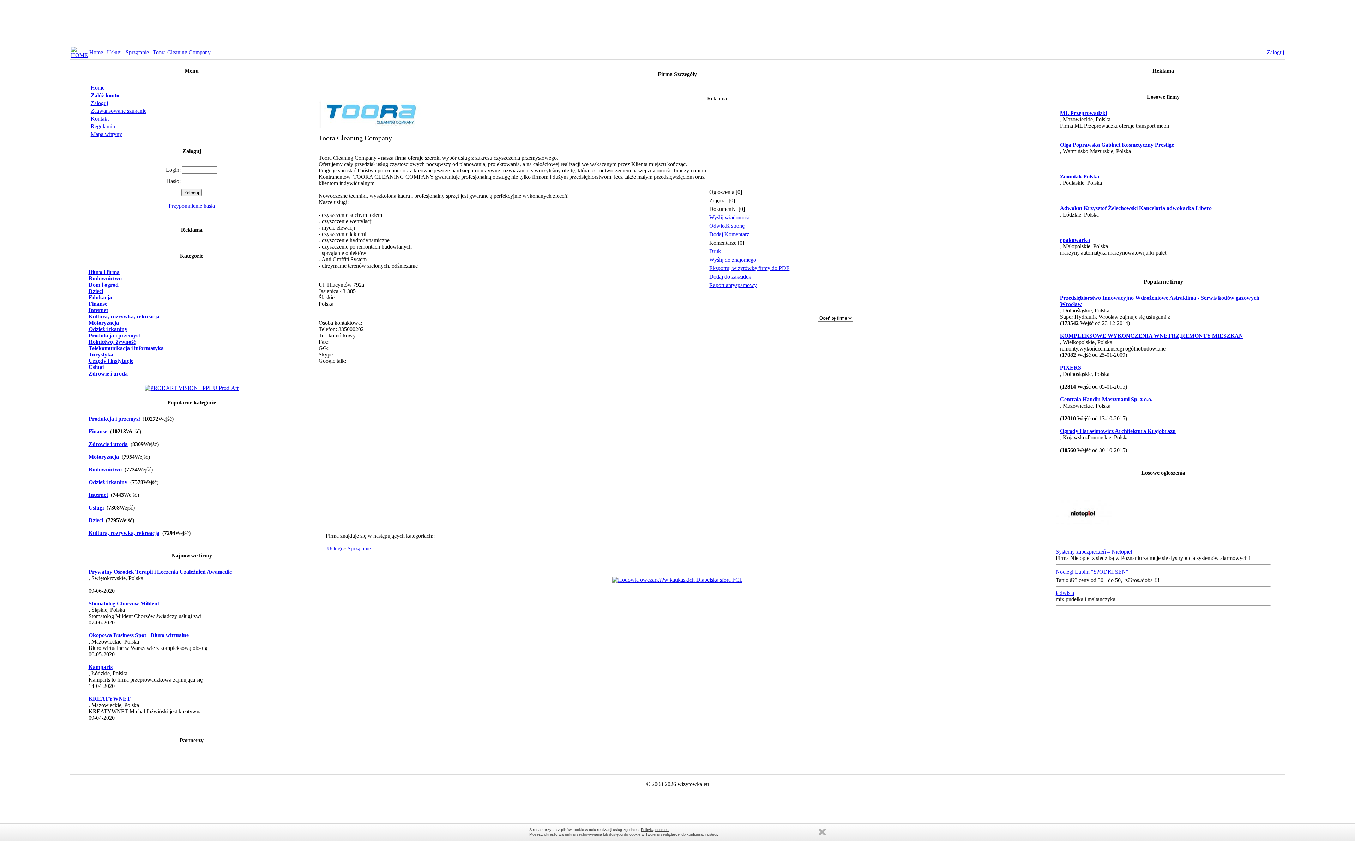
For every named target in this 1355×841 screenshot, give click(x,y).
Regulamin (103, 126)
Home (96, 52)
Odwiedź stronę (727, 226)
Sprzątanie (137, 52)
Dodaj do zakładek (730, 277)
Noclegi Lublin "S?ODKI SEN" (1092, 572)
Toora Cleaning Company (182, 52)
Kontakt (100, 119)
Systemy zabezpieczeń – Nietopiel (1094, 552)
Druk (715, 251)
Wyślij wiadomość (729, 217)
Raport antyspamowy (733, 285)
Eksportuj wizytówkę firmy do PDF (749, 268)
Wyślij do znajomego (732, 260)
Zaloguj (99, 103)
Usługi (114, 52)
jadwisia (1065, 593)
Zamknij (822, 832)
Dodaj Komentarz (729, 234)
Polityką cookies (655, 830)
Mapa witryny (106, 134)
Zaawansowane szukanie (118, 111)
